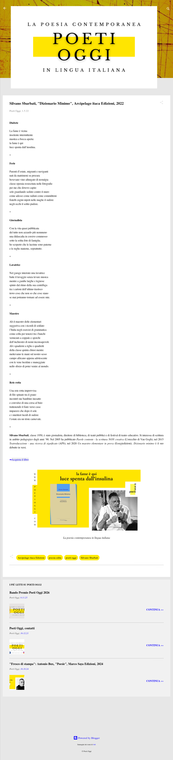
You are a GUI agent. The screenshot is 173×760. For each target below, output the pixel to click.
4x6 (94, 744)
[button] (161, 103)
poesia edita (55, 557)
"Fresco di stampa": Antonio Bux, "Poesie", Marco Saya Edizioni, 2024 (56, 664)
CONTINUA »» (155, 609)
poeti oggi (71, 557)
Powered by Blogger (89, 738)
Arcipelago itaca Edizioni (31, 557)
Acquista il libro (20, 459)
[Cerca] (168, 9)
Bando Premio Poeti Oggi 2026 (29, 592)
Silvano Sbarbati (89, 557)
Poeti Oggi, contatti (22, 628)
